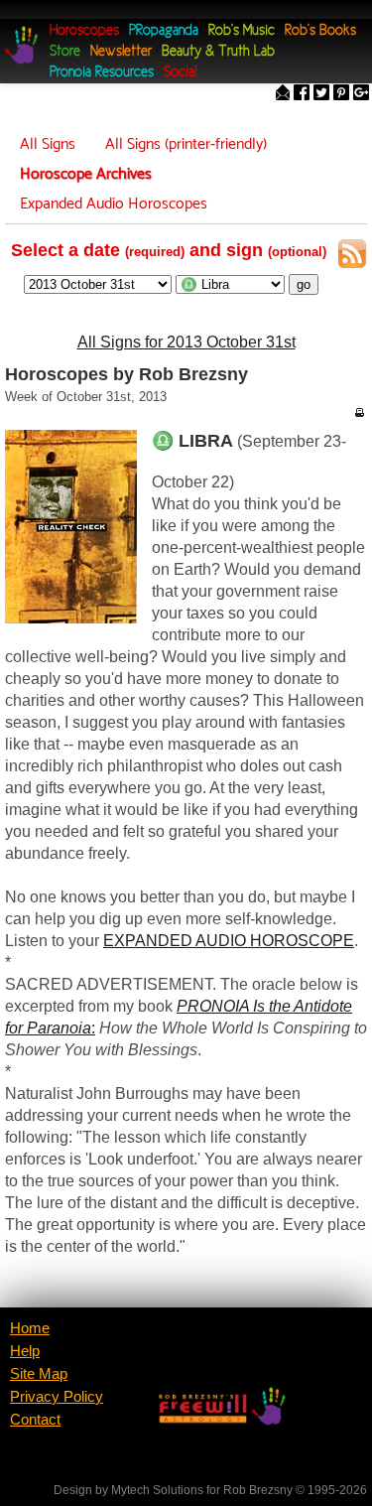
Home (30, 1328)
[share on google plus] (361, 94)
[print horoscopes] (359, 412)
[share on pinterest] (341, 94)
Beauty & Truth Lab (218, 52)
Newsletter (121, 52)
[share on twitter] (321, 94)
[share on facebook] (302, 94)
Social (180, 73)
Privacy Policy (56, 1397)
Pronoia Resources (102, 73)
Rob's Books (320, 31)
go (303, 284)
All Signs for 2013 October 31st (186, 342)
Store (65, 52)
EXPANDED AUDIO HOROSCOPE (228, 940)
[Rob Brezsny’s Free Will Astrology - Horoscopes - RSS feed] (352, 257)
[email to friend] (283, 94)
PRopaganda (163, 31)
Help (25, 1351)
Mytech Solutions (157, 1490)
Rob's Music (241, 31)
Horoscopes (84, 31)
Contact (35, 1420)
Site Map (38, 1374)
